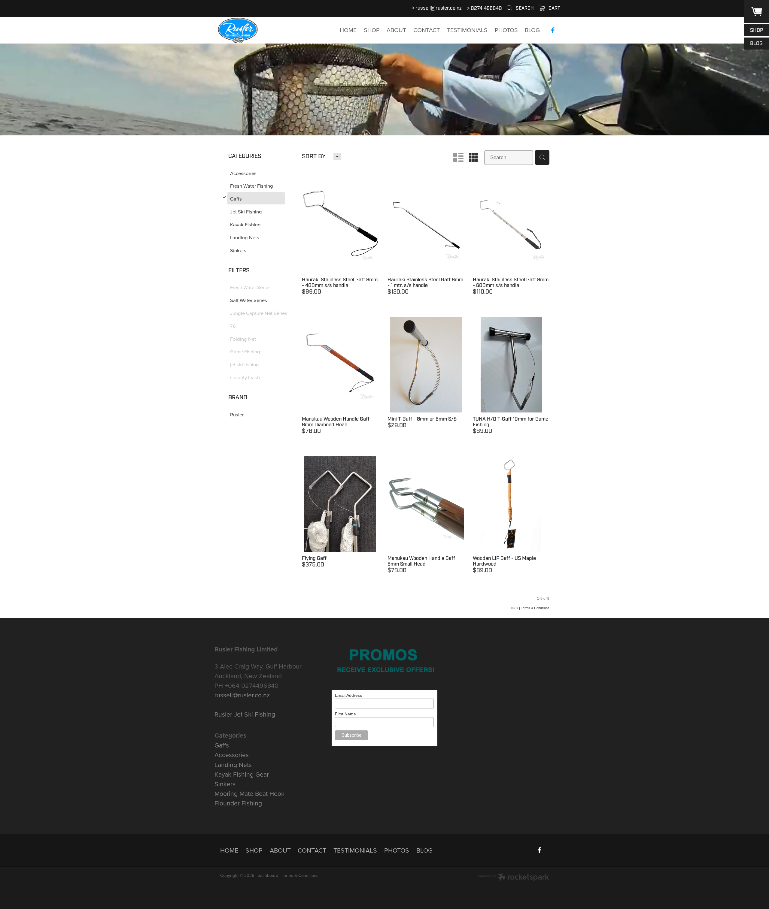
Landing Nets (233, 764)
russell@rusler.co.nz (438, 8)
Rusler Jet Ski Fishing (244, 714)
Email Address (348, 695)
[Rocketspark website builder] (513, 878)
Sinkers (225, 783)
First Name (345, 713)
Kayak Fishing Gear (241, 774)
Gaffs (221, 745)
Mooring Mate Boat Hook (249, 793)
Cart (553, 8)
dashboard (268, 875)
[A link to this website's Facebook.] (552, 30)
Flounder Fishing (238, 803)
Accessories (231, 754)
